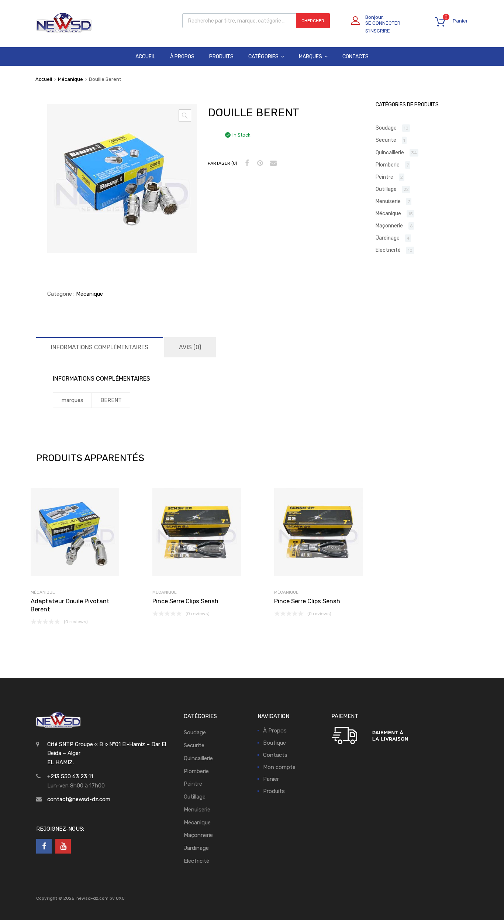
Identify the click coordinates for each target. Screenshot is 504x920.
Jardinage (388, 238)
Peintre (384, 177)
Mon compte (279, 767)
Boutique (274, 742)
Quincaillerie (390, 152)
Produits (221, 57)
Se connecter (382, 23)
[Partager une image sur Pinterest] (259, 163)
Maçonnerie (389, 226)
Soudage (386, 128)
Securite (386, 140)
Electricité (388, 250)
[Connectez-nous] (44, 846)
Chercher (312, 20)
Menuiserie (388, 201)
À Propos (182, 57)
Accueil (145, 57)
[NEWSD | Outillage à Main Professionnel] (64, 30)
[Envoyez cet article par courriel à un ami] (272, 163)
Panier (271, 779)
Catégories (263, 57)
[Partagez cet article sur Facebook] (246, 163)
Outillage (386, 189)
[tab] (99, 347)
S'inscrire (377, 31)
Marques (310, 57)
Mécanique (70, 79)
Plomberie (388, 165)
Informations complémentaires (99, 347)
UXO (120, 898)
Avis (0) (190, 347)
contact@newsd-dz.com (78, 799)
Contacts (355, 57)
